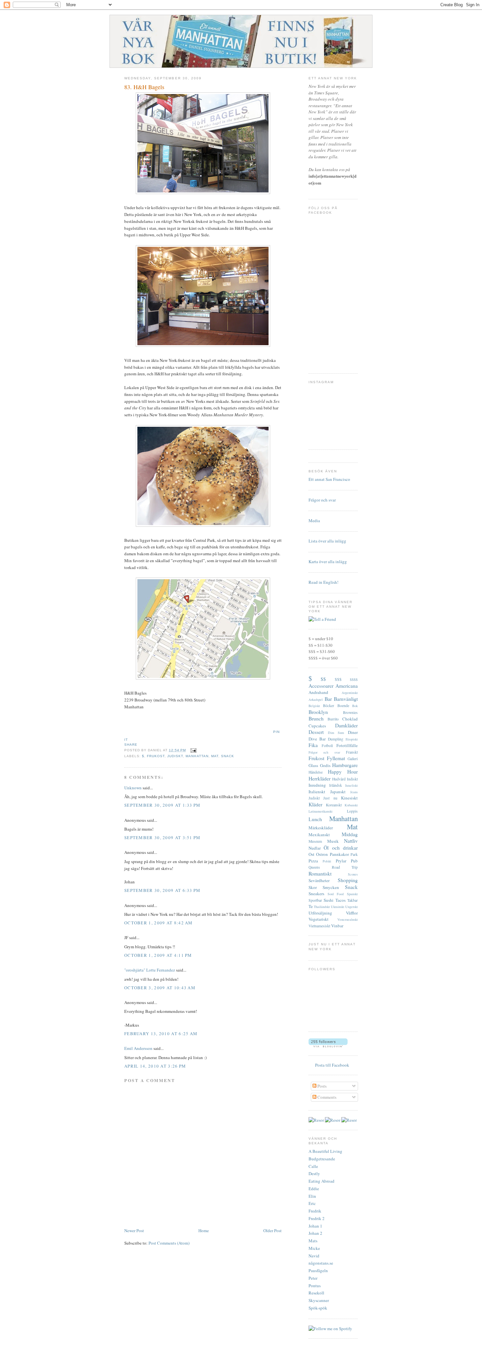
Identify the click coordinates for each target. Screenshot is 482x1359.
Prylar (341, 861)
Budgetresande (322, 1159)
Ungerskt (351, 906)
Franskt (352, 752)
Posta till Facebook (332, 1065)
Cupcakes (317, 726)
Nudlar (315, 848)
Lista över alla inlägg (327, 541)
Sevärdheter (319, 880)
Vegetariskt (319, 919)
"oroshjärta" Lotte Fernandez (150, 970)
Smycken (331, 887)
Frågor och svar (322, 500)
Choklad (350, 719)
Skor (313, 887)
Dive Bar (317, 739)
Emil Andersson (138, 1048)
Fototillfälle (347, 745)
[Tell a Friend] (322, 619)
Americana (346, 685)
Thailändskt (322, 906)
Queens (314, 867)
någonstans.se (321, 1263)
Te (311, 906)
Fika (313, 745)
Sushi (328, 900)
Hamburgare (345, 765)
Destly (314, 1173)
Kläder (315, 804)
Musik (333, 841)
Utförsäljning (320, 913)
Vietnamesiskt (319, 925)
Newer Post (134, 1230)
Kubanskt (351, 805)
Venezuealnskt (347, 919)
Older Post (272, 1230)
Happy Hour (343, 771)
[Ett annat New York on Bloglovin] (328, 1046)
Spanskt (352, 894)
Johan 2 (315, 1233)
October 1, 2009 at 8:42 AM (158, 923)
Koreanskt (334, 804)
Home (203, 1230)
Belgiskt (314, 705)
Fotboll (327, 745)
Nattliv (351, 840)
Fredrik (315, 1211)
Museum (315, 841)
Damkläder (346, 725)
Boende (343, 705)
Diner (353, 732)
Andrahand (318, 692)
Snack (227, 756)
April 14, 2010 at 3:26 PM (155, 1066)
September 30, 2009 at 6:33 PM (162, 890)
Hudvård (339, 779)
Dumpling (335, 739)
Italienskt (317, 792)
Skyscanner (319, 1300)
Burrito (333, 719)
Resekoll (316, 1293)
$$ (323, 679)
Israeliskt (351, 785)
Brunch (316, 718)
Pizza (313, 861)
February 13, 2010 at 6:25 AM (160, 1033)
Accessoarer (321, 685)
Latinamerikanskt (320, 811)
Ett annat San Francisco (329, 479)
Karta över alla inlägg (328, 561)
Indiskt (352, 779)
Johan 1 (315, 1226)
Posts (321, 1086)
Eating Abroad (321, 1181)
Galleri (353, 758)
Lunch (315, 819)
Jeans (354, 792)
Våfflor (352, 913)
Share (130, 744)
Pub (354, 861)
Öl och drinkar (341, 847)
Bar (328, 699)
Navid (314, 1256)
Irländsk (335, 785)
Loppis (352, 811)
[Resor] (316, 1120)
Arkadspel (316, 699)
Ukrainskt (337, 906)
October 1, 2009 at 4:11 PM (158, 955)
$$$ (338, 679)
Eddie (314, 1189)
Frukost (156, 756)
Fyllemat (336, 758)
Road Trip (345, 867)
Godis (325, 765)
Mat (214, 756)
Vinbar (337, 926)
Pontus (315, 1286)
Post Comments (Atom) (169, 1243)
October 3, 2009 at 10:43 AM (159, 988)
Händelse (316, 772)
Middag (350, 834)
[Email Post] (192, 750)
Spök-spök (318, 1308)
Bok (355, 705)
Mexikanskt (319, 834)
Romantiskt (320, 873)
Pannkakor (339, 854)
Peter (313, 1278)
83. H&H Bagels (144, 87)
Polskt (327, 861)
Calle (313, 1166)
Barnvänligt (346, 699)
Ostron (322, 854)
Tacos (340, 900)
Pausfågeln (318, 1270)
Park (354, 854)
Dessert (316, 732)
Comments (326, 1097)
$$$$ (354, 679)
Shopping (348, 880)
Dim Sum (336, 732)
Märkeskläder (321, 828)
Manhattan (197, 756)
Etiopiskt (352, 739)
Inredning (317, 785)
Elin (312, 1196)
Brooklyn (318, 712)
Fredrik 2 (317, 1218)
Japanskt (338, 792)
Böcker (328, 705)
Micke (314, 1248)
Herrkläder (320, 778)
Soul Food (336, 894)
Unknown (133, 788)
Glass (313, 765)
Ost (311, 854)
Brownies (350, 712)
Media (314, 520)
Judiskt (175, 756)
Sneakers (316, 893)
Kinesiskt (349, 798)
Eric (312, 1203)
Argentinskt (350, 692)
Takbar (352, 900)
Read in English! (323, 582)
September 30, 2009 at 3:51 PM (162, 837)
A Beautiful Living (325, 1151)
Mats (313, 1241)
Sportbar (315, 900)
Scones (353, 874)
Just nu (330, 798)
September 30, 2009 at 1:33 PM (162, 805)
